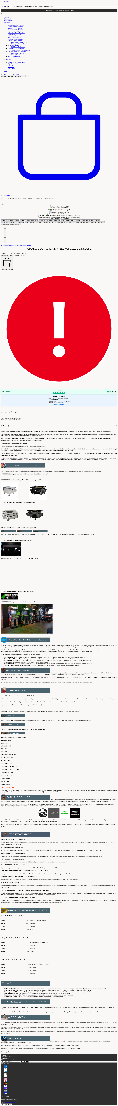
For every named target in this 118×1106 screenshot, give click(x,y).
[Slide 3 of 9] (49, 220)
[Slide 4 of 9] (71, 220)
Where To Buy (58, 10)
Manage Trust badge (59, 404)
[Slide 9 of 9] (10, 224)
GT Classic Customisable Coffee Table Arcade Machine (16, 245)
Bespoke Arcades (10, 1102)
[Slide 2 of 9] (29, 220)
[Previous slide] (1, 204)
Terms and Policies (6, 1104)
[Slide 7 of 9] (45, 222)
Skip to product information (8, 203)
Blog (72, 10)
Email (2, 1061)
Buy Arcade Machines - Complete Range (16, 198)
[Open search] (1, 14)
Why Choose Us (48, 10)
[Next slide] (3, 204)
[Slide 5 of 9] (90, 220)
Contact (67, 10)
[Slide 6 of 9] (12, 222)
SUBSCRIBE (24, 1061)
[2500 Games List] (24, 531)
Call (4, 6)
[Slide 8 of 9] (85, 222)
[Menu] (59, 12)
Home (2, 198)
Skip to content (5, 1)
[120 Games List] (9, 531)
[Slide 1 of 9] (10, 220)
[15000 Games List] (40, 531)
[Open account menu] (26, 76)
